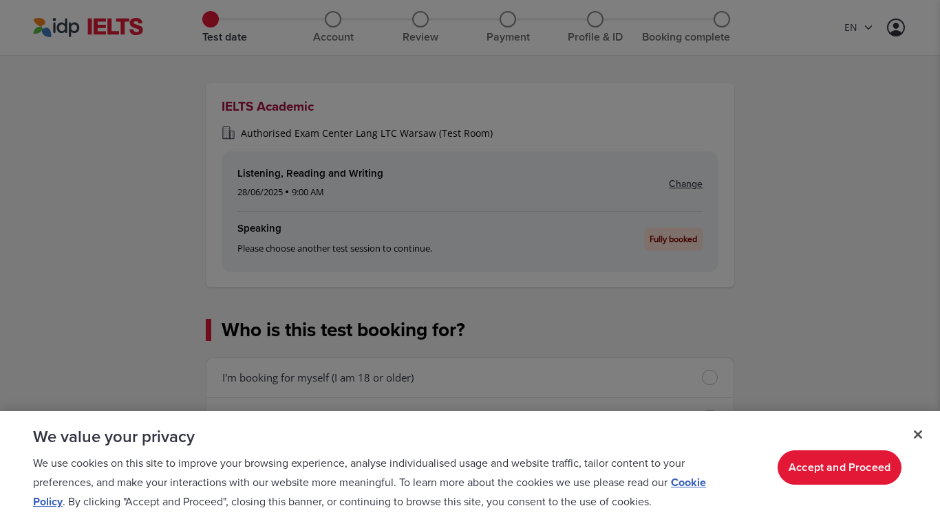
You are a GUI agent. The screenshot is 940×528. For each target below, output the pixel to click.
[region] (470, 469)
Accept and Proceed (839, 467)
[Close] (918, 434)
